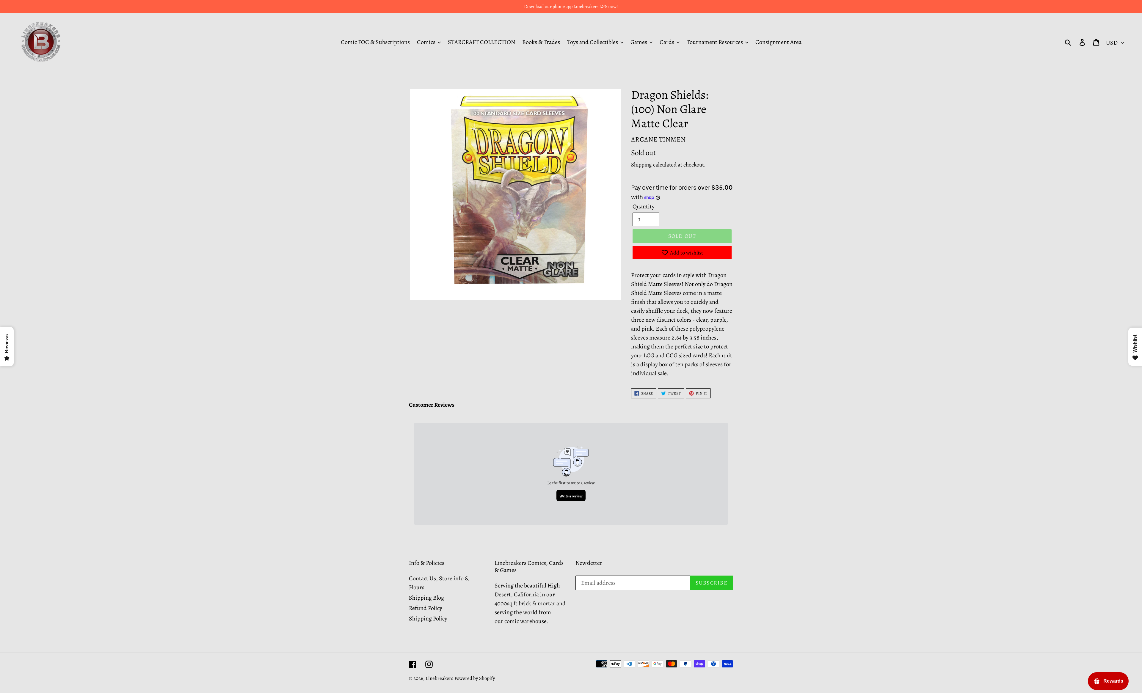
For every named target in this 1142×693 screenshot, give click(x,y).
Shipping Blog (426, 598)
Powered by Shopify (474, 678)
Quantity (644, 206)
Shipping (641, 165)
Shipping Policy (428, 619)
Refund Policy (425, 608)
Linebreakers (439, 678)
